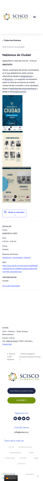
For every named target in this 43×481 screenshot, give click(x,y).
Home (11, 447)
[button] (35, 17)
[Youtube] (28, 418)
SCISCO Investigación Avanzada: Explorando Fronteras (29, 355)
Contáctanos (21, 427)
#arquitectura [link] (26, 76)
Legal (36, 458)
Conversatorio (18, 257)
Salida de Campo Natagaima (11, 356)
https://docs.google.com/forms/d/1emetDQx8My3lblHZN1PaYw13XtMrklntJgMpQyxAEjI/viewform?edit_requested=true (20, 268)
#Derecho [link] (8, 79)
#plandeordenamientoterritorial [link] (23, 88)
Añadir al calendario (16, 212)
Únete (31, 452)
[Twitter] (23, 418)
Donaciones (10, 458)
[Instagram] (19, 418)
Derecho (27, 257)
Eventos (23, 458)
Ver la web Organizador (11, 286)
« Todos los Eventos (11, 40)
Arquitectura (7, 257)
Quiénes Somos (25, 447)
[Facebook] (15, 418)
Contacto (21, 463)
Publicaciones (15, 452)
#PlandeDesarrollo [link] (18, 91)
